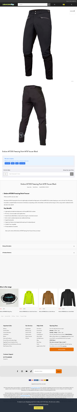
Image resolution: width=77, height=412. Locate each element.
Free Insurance (28, 334)
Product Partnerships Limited (35, 387)
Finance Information (7, 332)
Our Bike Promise (40, 338)
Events (38, 344)
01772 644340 (7, 357)
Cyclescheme (5, 334)
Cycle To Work (28, 332)
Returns (4, 336)
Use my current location (5, 174)
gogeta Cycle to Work (41, 346)
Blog (38, 340)
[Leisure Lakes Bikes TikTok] (31, 371)
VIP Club (27, 338)
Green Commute (28, 336)
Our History (39, 328)
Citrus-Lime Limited (43, 383)
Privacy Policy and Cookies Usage (9, 340)
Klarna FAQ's (39, 336)
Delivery (4, 328)
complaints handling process (25, 395)
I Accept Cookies (38, 407)
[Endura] (72, 11)
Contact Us (5, 359)
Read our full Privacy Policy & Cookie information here (38, 404)
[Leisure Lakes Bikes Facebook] (17, 371)
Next (75, 301)
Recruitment (39, 332)
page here (64, 346)
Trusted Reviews (40, 334)
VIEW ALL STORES (61, 349)
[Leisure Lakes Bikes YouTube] (26, 371)
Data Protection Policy (7, 346)
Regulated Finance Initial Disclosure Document (12, 344)
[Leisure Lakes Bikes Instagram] (22, 371)
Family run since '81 (71, 1)
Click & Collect (6, 330)
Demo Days (39, 342)
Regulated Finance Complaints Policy (10, 342)
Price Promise (39, 330)
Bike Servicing (28, 330)
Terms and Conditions (7, 338)
